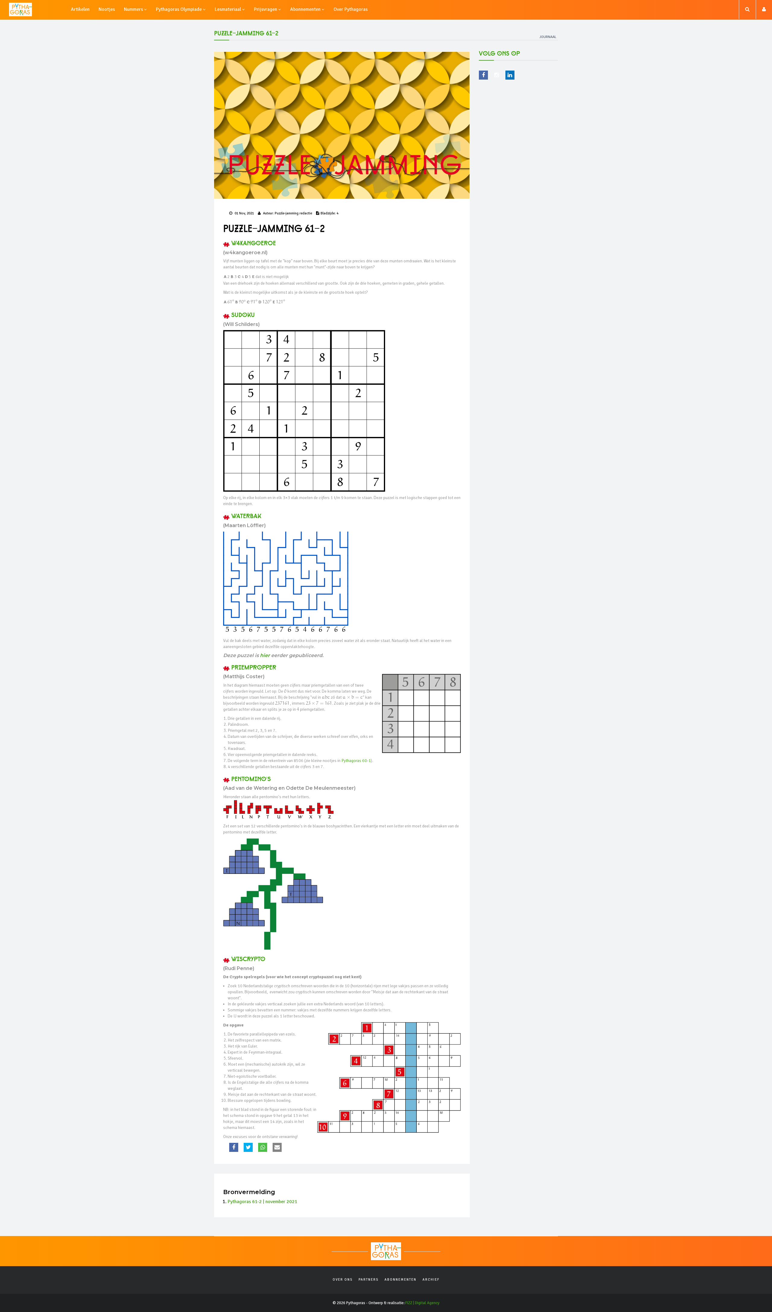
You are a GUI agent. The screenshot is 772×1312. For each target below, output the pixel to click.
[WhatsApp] (263, 1147)
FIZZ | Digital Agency (422, 1303)
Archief (431, 1280)
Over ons (343, 1280)
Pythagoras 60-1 (356, 760)
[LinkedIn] (509, 75)
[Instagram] (496, 75)
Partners (368, 1280)
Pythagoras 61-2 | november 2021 (262, 1202)
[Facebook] (234, 1147)
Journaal (547, 37)
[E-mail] (278, 1147)
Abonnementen (400, 1280)
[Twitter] (249, 1147)
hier (265, 655)
